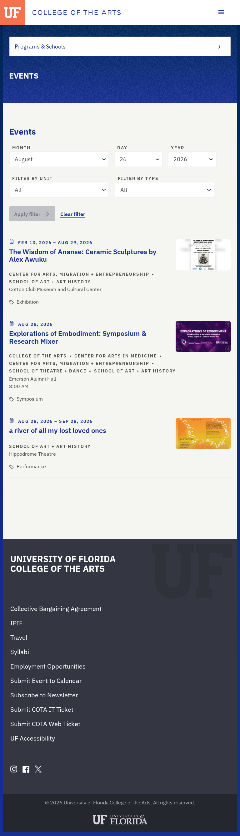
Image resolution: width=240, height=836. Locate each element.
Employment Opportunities (48, 666)
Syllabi (19, 652)
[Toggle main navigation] (221, 12)
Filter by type (138, 178)
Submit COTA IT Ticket (41, 709)
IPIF (16, 623)
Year (177, 148)
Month (21, 148)
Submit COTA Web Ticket (45, 724)
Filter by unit (32, 178)
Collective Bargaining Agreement (56, 608)
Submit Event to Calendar (46, 680)
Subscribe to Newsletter (44, 695)
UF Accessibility (32, 738)
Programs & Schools (40, 46)
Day (122, 148)
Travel (18, 637)
